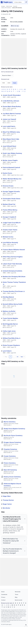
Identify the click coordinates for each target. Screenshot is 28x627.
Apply (14, 82)
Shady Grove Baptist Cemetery (14, 428)
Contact (3, 600)
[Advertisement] (14, 52)
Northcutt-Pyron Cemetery (13, 435)
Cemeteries (4, 594)
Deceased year (5, 79)
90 (17, 356)
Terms (16, 594)
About (2, 591)
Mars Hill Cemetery (10, 470)
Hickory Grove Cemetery (12, 477)
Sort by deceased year (7, 71)
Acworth (15, 6)
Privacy (3, 597)
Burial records (18, 600)
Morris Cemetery (9, 422)
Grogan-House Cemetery (12, 442)
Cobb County (9, 6)
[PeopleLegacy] (6, 2)
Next (22, 356)
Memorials (17, 591)
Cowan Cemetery (10, 456)
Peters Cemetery (10, 463)
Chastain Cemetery (10, 449)
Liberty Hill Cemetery (6, 7)
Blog (16, 597)
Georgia (3, 6)
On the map (16, 25)
